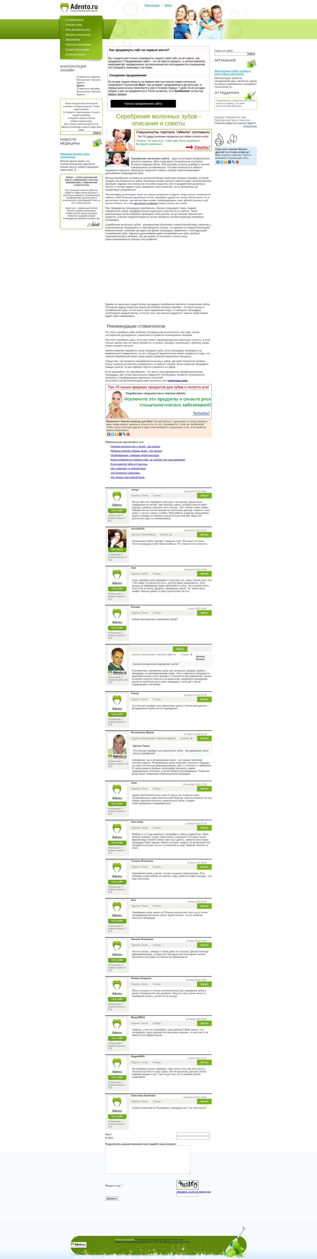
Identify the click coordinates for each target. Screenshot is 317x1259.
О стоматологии (74, 19)
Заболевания (72, 39)
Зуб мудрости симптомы (125, 472)
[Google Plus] (237, 162)
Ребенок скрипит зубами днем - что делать (136, 450)
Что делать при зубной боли (128, 477)
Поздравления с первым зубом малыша (135, 455)
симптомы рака (177, 380)
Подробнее (250, 126)
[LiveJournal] (233, 162)
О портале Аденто (75, 54)
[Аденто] (79, 11)
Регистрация (152, 5)
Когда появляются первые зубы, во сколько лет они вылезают (148, 459)
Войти (168, 5)
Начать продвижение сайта (143, 103)
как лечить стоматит (145, 203)
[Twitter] (222, 162)
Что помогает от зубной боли (128, 468)
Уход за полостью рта (77, 29)
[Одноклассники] (226, 162)
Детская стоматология (77, 34)
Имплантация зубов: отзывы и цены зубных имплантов (232, 72)
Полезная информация (78, 44)
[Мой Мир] (230, 162)
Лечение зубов (73, 24)
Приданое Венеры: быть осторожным (75, 155)
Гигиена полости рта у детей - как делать (135, 446)
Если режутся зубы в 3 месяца (129, 464)
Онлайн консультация (77, 49)
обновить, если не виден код (193, 1191)
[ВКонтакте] (218, 162)
